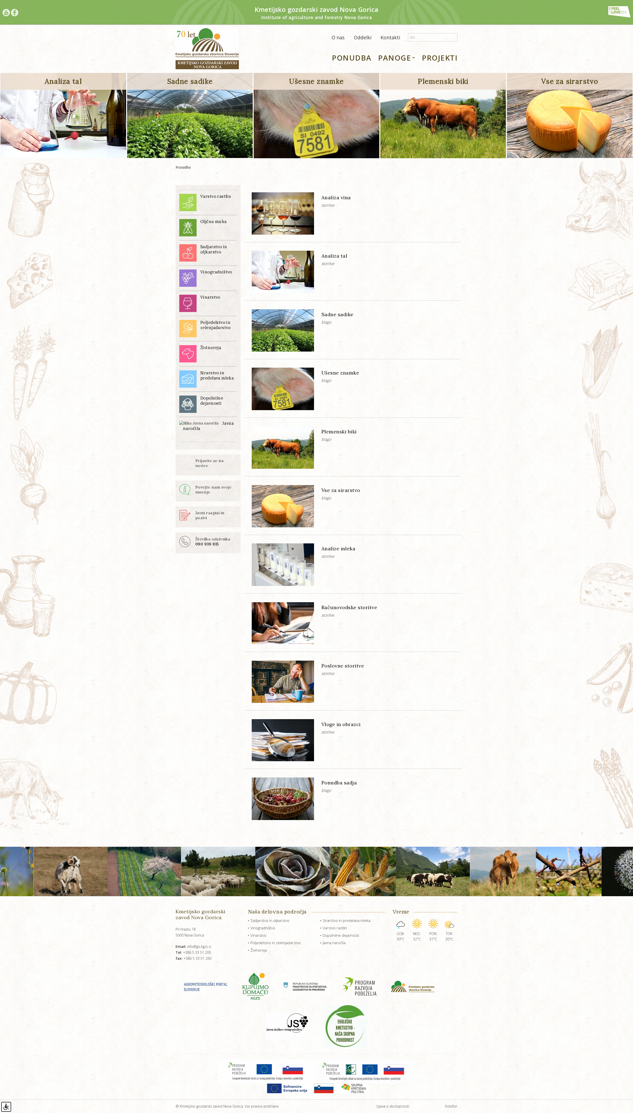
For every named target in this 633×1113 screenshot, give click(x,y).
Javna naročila (334, 942)
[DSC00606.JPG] (130, 871)
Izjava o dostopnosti (393, 1106)
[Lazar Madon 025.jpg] (415, 871)
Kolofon (451, 1106)
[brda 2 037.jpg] (56, 871)
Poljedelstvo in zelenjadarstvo (275, 942)
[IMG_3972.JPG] (345, 871)
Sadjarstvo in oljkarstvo (269, 920)
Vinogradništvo (262, 927)
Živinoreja (258, 950)
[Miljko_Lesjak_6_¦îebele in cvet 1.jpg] (551, 871)
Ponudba (183, 167)
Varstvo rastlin (335, 927)
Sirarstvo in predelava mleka (346, 920)
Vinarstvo (258, 935)
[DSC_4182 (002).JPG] (204, 871)
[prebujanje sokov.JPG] (481, 871)
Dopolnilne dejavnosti (341, 935)
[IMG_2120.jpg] (275, 871)
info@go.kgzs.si (193, 946)
